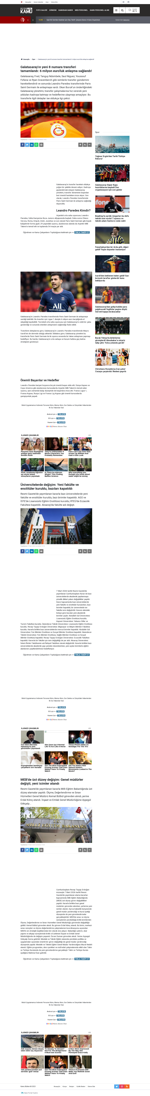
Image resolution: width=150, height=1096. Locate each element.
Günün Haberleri (38, 2)
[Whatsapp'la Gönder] (36, 145)
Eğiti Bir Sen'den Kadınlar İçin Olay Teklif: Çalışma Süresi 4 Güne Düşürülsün (73, 20)
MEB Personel (81, 10)
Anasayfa (57, 1086)
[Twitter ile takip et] (116, 1086)
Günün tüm (122, 20)
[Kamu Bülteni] (26, 10)
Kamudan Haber (65, 10)
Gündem (52, 10)
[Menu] (116, 10)
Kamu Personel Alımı (99, 10)
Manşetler (28, 2)
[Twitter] (27, 145)
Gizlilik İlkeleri (81, 1086)
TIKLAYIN (61, 414)
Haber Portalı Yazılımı (31, 1093)
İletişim (71, 1086)
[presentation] (27, 20)
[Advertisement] (75, 41)
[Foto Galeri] (128, 2)
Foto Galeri (41, 10)
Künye (65, 1086)
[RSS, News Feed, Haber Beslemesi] (126, 1086)
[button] (80, 145)
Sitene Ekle (54, 2)
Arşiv (47, 2)
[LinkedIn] (32, 145)
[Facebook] (23, 145)
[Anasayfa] (22, 2)
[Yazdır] (41, 145)
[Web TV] (123, 2)
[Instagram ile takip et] (121, 1086)
